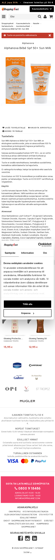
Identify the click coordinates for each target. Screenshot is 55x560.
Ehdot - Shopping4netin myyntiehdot (23, 521)
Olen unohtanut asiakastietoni (20, 515)
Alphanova (28, 43)
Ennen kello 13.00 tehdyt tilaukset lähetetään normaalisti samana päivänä (27, 431)
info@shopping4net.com (27, 498)
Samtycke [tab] (10, 252)
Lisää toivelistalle (15, 128)
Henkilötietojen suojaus (21, 524)
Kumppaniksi (43, 524)
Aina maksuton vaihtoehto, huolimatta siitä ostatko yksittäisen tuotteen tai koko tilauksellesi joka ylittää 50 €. (27, 419)
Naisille (36, 23)
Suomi (27, 552)
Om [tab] (45, 252)
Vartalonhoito (7, 26)
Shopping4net (7, 23)
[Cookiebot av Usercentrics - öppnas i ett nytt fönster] (38, 245)
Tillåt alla (27, 304)
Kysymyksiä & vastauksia (35, 512)
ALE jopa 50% (10, 2)
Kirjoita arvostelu (41, 128)
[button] (51, 17)
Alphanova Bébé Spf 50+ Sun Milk (15, 29)
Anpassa (25, 313)
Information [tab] (27, 252)
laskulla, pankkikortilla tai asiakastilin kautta (27, 455)
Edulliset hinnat (28, 518)
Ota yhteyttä (46, 515)
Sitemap (39, 548)
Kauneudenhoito (23, 23)
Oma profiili (15, 512)
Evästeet (48, 521)
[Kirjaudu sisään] (45, 17)
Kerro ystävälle (13, 131)
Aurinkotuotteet (23, 26)
